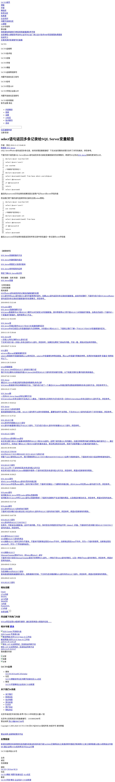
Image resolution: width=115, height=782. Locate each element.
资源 (6, 40)
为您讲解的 (12, 571)
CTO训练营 (29, 684)
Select (6, 569)
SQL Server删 (6, 393)
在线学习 (4, 37)
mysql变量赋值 (6, 367)
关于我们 (9, 694)
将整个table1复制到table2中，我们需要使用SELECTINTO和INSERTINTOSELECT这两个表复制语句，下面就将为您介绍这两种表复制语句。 (56, 457)
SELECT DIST (13, 536)
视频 (7, 112)
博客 (2, 5)
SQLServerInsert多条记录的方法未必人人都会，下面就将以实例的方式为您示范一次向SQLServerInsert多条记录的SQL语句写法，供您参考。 (56, 399)
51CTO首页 (5, 2)
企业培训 (4, 18)
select (6, 307)
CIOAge (14, 674)
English (8, 704)
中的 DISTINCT (14, 522)
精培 (16, 684)
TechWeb (47, 744)
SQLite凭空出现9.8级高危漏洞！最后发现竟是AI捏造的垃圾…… (26, 622)
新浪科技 (4, 744)
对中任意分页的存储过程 (18, 481)
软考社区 (4, 13)
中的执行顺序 (15, 509)
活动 (7, 123)
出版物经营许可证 (16, 734)
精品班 (3, 10)
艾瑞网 (53, 744)
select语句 (8, 492)
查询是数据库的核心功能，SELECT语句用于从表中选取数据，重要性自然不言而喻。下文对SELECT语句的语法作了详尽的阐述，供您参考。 (57, 412)
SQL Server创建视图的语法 (11, 260)
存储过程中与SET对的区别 (22, 326)
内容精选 (9, 110)
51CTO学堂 (9, 684)
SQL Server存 (6, 337)
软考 (15, 35)
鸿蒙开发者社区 (7, 21)
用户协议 (9, 707)
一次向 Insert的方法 (16, 396)
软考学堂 (31, 32)
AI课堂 (3, 24)
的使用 (10, 409)
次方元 (24, 747)
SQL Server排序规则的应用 (11, 269)
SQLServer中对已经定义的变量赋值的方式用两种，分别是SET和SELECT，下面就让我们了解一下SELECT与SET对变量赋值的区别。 (53, 329)
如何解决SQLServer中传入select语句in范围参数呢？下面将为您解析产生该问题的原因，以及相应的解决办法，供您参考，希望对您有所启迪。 (57, 498)
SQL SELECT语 (7, 420)
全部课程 (4, 35)
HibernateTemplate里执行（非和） (21, 555)
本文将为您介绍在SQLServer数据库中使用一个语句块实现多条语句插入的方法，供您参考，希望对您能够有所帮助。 (47, 470)
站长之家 (59, 744)
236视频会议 (104, 744)
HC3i (19, 674)
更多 (12, 626)
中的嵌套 (13, 423)
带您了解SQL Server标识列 (11, 273)
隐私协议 (9, 710)
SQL (2, 307)
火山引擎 (30, 747)
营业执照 (5, 734)
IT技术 (41, 35)
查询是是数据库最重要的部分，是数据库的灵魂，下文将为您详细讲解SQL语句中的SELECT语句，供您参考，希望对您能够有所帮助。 (54, 574)
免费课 (3, 16)
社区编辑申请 (6, 130)
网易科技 (18, 744)
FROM (13, 452)
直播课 (25, 32)
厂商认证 (35, 35)
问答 (10, 40)
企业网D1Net (11, 747)
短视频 (19, 32)
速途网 (66, 744)
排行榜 (14, 32)
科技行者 (40, 744)
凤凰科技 (26, 744)
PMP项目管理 (49, 35)
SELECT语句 (9, 434)
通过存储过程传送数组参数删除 (21, 383)
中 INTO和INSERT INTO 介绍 (22, 454)
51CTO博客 (9, 679)
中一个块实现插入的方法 (20, 468)
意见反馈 (9, 702)
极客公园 (95, 744)
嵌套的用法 (12, 539)
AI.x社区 (37, 679)
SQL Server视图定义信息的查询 (13, 264)
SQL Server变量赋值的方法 (11, 255)
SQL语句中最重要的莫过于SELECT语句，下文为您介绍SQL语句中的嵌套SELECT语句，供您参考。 (41, 425)
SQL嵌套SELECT (8, 552)
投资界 (18, 747)
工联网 (89, 744)
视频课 (3, 32)
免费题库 (58, 35)
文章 (2, 40)
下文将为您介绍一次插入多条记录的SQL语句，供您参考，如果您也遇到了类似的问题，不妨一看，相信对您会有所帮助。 (49, 342)
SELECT (7, 452)
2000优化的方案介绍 (18, 370)
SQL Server (82, 155)
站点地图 (9, 700)
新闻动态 (9, 697)
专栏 (17, 40)
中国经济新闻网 (75, 744)
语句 (10, 307)
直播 (20, 40)
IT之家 (84, 744)
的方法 (11, 310)
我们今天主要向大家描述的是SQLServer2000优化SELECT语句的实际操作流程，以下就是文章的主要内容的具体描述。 (48, 372)
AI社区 (8, 118)
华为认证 (28, 35)
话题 (7, 115)
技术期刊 (9, 120)
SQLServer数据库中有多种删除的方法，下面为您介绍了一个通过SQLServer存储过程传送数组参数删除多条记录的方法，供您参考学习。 (55, 385)
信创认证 (20, 35)
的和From (12, 438)
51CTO (8, 674)
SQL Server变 (6, 323)
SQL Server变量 (7, 280)
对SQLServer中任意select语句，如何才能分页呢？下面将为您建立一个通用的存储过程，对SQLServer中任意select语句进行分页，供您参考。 (56, 484)
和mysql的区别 (13, 353)
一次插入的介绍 (14, 340)
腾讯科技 (11, 744)
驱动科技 (33, 744)
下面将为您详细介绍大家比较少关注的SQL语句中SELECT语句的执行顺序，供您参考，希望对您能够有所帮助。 (45, 511)
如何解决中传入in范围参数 (19, 495)
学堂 (2, 8)
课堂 (13, 40)
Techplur (24, 674)
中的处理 (20, 293)
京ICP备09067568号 (16, 721)
